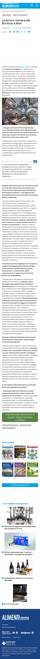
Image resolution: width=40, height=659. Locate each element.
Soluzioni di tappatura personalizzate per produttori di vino (20, 527)
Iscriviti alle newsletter (9, 627)
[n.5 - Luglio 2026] (7, 453)
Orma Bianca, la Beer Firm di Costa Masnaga (18, 579)
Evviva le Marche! (11, 604)
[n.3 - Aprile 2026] (32, 453)
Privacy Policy (6, 637)
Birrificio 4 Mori (23, 67)
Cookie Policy (16, 637)
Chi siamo (5, 625)
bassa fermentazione (10, 425)
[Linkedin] (17, 633)
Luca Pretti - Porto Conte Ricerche (22, 28)
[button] (32, 6)
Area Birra (7, 15)
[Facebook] (14, 633)
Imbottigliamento (20, 15)
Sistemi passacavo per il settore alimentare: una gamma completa (18, 553)
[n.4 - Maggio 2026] (20, 453)
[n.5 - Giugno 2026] (7, 469)
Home (3, 11)
